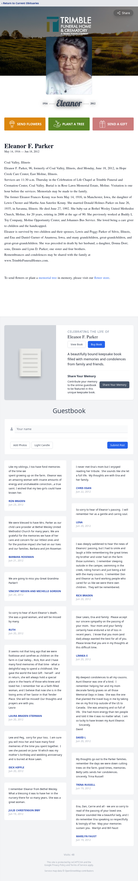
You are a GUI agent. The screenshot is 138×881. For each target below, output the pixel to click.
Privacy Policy (59, 865)
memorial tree (48, 277)
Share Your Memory (114, 384)
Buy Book (96, 344)
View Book (77, 344)
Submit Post (117, 445)
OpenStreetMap (73, 870)
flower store (101, 277)
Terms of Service (78, 865)
